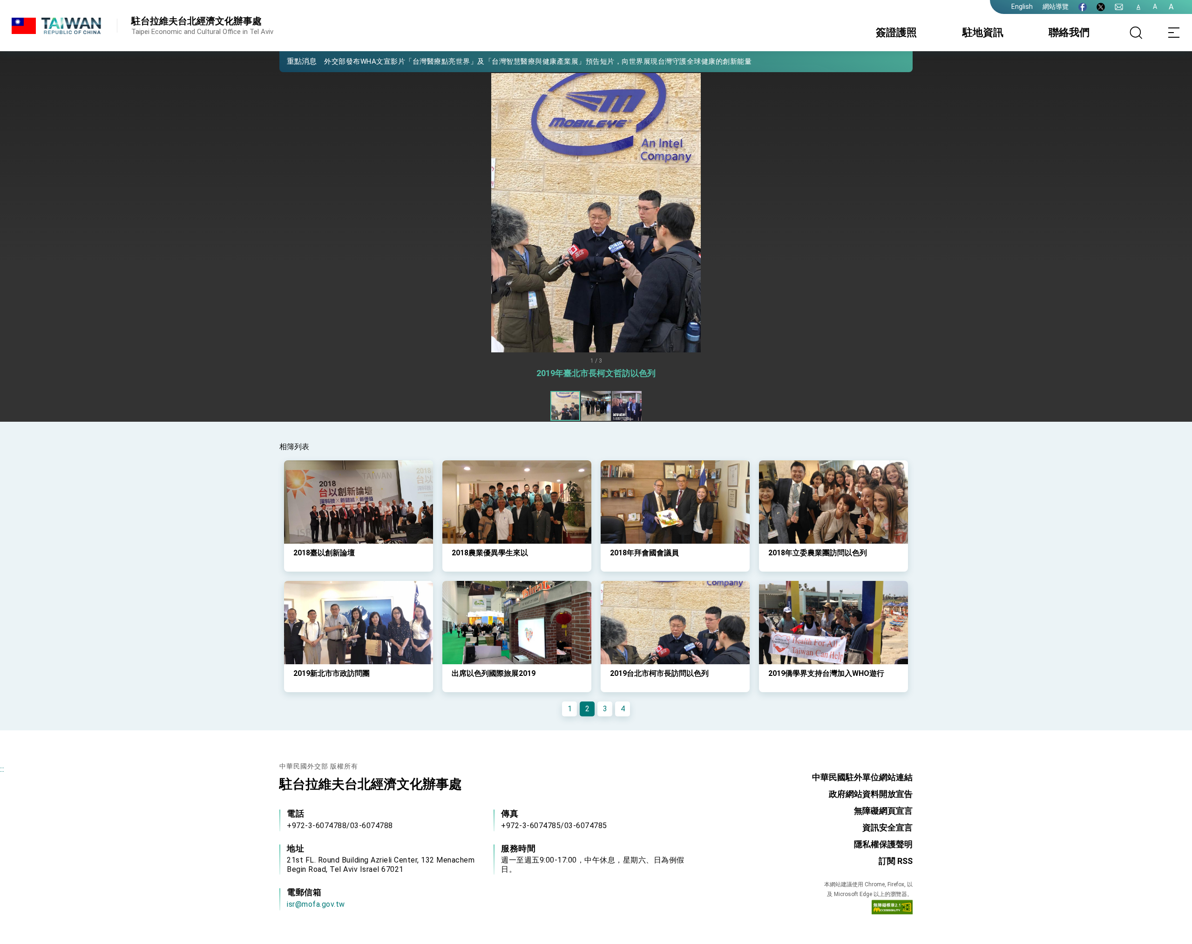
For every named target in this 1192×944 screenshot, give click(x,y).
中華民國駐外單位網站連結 (862, 777)
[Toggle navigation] (1173, 32)
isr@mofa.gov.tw (316, 904)
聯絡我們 (1069, 32)
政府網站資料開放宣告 (871, 794)
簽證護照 (896, 32)
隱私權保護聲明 (883, 844)
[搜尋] (1136, 32)
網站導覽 (1056, 6)
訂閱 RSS (896, 861)
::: (2, 769)
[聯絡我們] (1119, 7)
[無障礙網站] (892, 909)
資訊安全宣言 (887, 827)
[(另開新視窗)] (1082, 7)
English (1022, 6)
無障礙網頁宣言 (883, 811)
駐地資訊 (982, 32)
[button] (293, 61)
